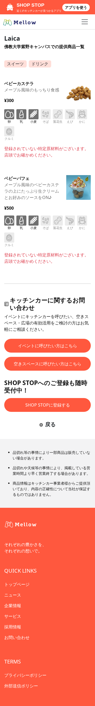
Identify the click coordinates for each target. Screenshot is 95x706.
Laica (12, 38)
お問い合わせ (17, 637)
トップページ (17, 584)
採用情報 (12, 627)
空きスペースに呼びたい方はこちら (47, 364)
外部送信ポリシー (21, 686)
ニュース (12, 595)
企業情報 (12, 605)
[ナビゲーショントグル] (85, 22)
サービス (12, 616)
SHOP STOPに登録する (47, 405)
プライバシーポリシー (25, 675)
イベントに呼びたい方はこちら (47, 346)
